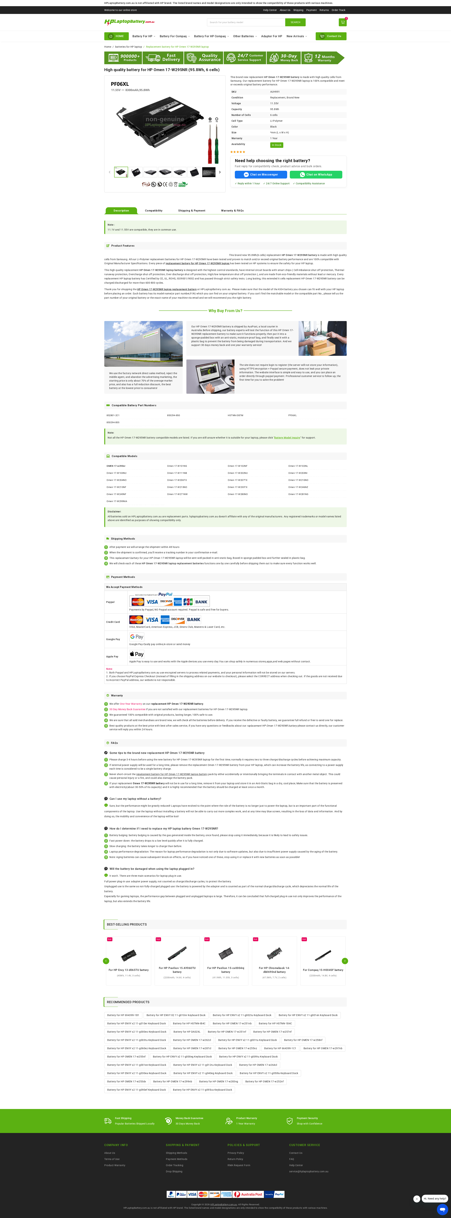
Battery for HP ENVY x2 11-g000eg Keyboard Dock (182, 1056)
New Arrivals (295, 36)
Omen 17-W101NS (177, 466)
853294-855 (113, 422)
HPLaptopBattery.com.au (223, 1204)
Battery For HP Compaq (210, 36)
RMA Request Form (239, 1165)
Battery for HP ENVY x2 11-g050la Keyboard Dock (269, 1073)
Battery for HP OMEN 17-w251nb (232, 1023)
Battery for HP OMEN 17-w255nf (126, 1056)
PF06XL (292, 415)
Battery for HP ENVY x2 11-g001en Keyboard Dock (308, 1015)
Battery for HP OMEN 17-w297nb (323, 1048)
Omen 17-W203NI (297, 473)
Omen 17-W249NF (116, 494)
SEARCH (295, 22)
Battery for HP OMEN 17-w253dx (126, 1081)
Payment (311, 10)
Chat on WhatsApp (319, 174)
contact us (312, 725)
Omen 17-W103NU (116, 473)
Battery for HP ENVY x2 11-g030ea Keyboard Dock (136, 1073)
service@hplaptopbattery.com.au (308, 1171)
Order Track (338, 10)
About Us (285, 10)
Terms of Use (111, 1159)
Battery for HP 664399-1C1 (280, 1048)
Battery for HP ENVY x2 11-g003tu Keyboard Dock (136, 1040)
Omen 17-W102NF (237, 466)
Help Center (270, 10)
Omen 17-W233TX (237, 487)
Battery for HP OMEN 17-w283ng (218, 1081)
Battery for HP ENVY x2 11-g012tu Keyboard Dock (202, 1064)
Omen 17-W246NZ (298, 487)
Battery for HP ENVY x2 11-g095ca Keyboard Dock (202, 1089)
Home (107, 46)
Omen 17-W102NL (298, 466)
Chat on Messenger (264, 174)
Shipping (298, 10)
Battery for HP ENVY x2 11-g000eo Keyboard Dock (136, 1031)
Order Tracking (174, 1165)
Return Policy (235, 1159)
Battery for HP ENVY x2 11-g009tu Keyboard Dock (248, 1056)
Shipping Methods (176, 1152)
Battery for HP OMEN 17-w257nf (272, 1031)
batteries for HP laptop (128, 46)
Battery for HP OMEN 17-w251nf (227, 1031)
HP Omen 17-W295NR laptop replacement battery (167, 289)
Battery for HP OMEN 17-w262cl (192, 1040)
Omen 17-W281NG (298, 494)
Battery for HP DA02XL (187, 1031)
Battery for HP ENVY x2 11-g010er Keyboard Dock (136, 1023)
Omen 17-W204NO (116, 480)
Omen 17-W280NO (238, 494)
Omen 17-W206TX (177, 480)
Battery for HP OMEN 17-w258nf (303, 1040)
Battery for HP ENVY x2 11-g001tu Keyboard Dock (247, 1040)
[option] (165, 121)
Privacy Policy (236, 1152)
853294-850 (173, 415)
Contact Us (295, 1152)
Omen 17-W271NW (177, 494)
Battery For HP (142, 36)
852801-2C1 (113, 415)
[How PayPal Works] (274, 1194)
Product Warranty (114, 1165)
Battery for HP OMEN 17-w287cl (192, 1048)
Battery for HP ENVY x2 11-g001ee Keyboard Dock (136, 1064)
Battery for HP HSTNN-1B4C (275, 1023)
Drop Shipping (174, 1171)
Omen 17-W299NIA (117, 501)
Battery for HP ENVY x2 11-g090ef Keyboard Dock (136, 1089)
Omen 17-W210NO (298, 480)
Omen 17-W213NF (116, 487)
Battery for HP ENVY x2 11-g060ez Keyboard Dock (136, 1048)
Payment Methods (176, 1159)
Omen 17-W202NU (238, 473)
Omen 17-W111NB (177, 473)
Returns (324, 10)
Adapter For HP (271, 36)
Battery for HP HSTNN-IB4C (189, 1023)
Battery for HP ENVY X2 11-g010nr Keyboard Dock (176, 1015)
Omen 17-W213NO (177, 487)
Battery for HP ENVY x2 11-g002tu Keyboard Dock (242, 1015)
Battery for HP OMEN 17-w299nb (172, 1081)
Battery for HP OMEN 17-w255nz (237, 1048)
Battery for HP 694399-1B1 (123, 1015)
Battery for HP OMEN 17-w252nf (264, 1081)
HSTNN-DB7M (235, 415)
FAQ (291, 1159)
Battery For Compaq (173, 36)
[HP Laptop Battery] (153, 22)
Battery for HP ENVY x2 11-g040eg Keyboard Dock (203, 1073)
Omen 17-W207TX (237, 480)
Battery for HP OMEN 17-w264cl (258, 1064)
